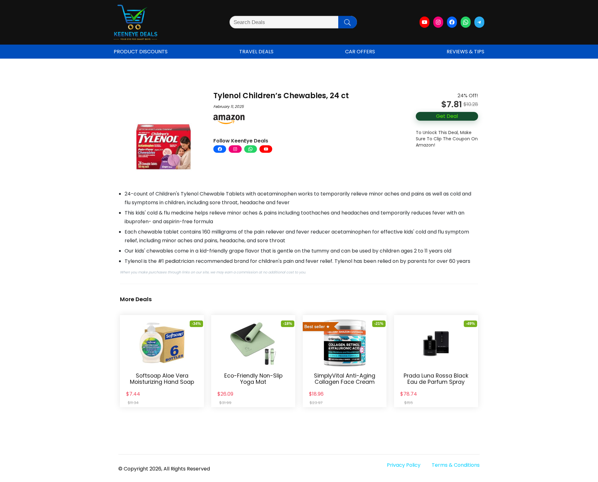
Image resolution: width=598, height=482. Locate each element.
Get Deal (447, 116)
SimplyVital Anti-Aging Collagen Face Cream (344, 379)
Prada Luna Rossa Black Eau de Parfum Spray (436, 379)
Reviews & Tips (465, 51)
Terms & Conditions (456, 465)
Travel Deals (256, 51)
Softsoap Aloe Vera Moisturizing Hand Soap (162, 379)
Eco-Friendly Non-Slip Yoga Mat (253, 379)
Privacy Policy (403, 465)
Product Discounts (141, 51)
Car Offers (360, 51)
